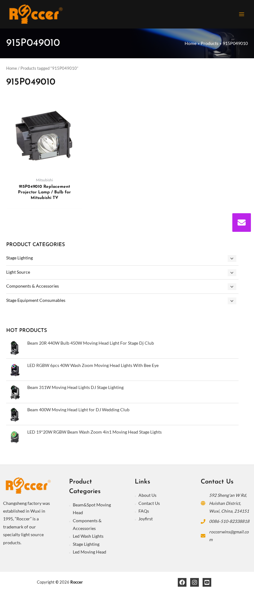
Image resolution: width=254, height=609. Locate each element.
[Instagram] (194, 582)
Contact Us (149, 503)
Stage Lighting (19, 257)
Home (11, 68)
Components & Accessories (32, 286)
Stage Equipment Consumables (35, 300)
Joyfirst (145, 518)
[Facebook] (182, 582)
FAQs (143, 511)
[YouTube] (207, 582)
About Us (147, 495)
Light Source (18, 272)
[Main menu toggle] (242, 14)
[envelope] (241, 222)
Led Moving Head (89, 551)
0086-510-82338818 (229, 521)
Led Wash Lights (88, 536)
